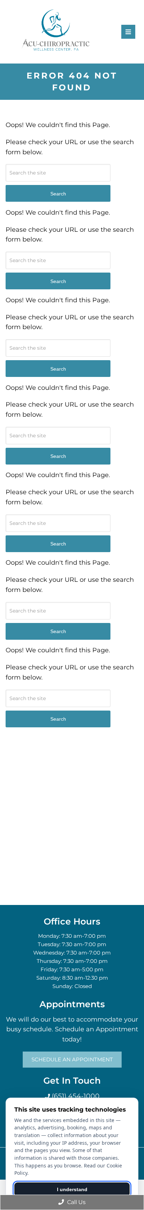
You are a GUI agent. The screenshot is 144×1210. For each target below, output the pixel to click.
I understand (72, 1189)
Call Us (76, 1202)
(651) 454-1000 (75, 1096)
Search (58, 193)
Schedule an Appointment (72, 1059)
